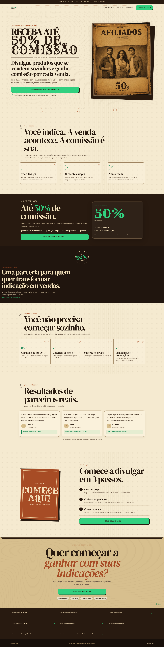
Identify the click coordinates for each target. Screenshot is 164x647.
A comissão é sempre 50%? (130, 623)
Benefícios (119, 7)
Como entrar (129, 7)
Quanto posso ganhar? (130, 613)
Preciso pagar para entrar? (82, 613)
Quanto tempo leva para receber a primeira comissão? (82, 634)
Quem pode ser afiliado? (33, 613)
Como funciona (109, 7)
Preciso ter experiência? (33, 623)
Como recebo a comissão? (82, 623)
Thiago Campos (13, 643)
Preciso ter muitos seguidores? (33, 634)
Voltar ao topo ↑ (150, 643)
